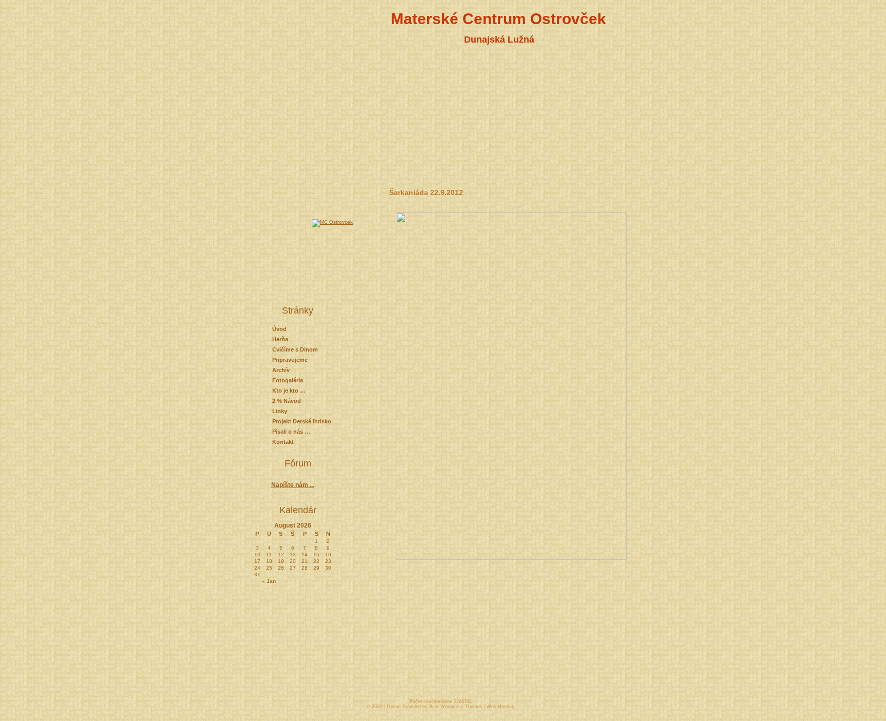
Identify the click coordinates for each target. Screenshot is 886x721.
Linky (279, 411)
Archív (281, 370)
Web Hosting (500, 706)
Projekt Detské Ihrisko (301, 421)
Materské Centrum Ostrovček (498, 18)
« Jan (269, 581)
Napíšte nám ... (292, 484)
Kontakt (283, 442)
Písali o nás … (291, 431)
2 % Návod (286, 401)
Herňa (280, 339)
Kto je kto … (289, 390)
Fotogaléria (287, 380)
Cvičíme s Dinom (295, 349)
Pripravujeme (290, 360)
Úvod (279, 329)
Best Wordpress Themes (455, 706)
